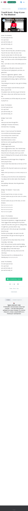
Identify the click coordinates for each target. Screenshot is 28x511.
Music (14, 288)
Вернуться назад (6, 8)
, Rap (17, 288)
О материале (14, 291)
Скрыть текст (23, 8)
